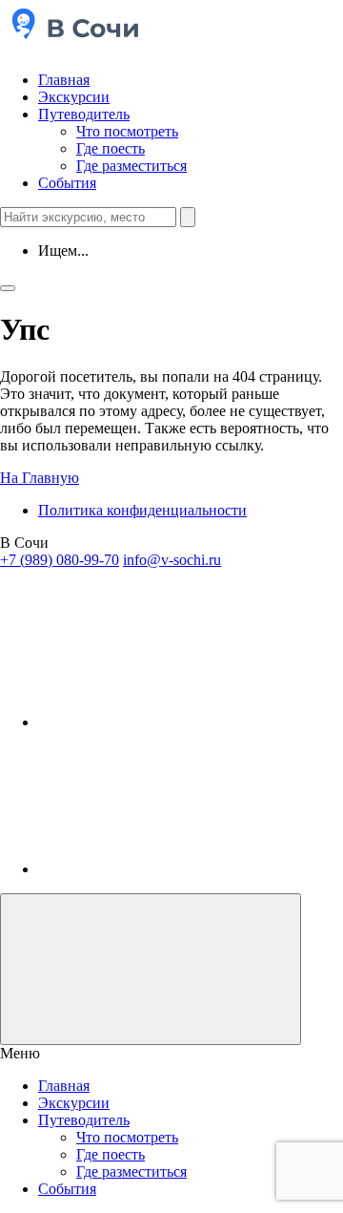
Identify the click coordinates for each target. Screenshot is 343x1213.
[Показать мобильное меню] (7, 288)
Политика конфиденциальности (142, 510)
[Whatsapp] (181, 869)
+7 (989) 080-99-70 (59, 560)
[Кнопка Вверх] (150, 969)
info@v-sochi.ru (172, 560)
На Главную (39, 478)
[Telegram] (181, 722)
